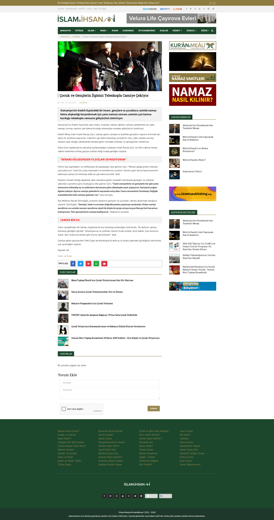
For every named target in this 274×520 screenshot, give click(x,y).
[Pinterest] (209, 8)
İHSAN (115, 30)
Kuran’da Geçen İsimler (110, 431)
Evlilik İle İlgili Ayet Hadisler (154, 431)
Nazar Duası (105, 438)
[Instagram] (195, 8)
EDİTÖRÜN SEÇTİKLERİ (183, 212)
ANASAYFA (65, 30)
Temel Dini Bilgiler (148, 460)
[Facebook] (187, 8)
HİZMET (177, 30)
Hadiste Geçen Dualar (110, 464)
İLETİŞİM (102, 9)
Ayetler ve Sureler (67, 453)
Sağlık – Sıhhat (147, 457)
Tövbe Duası (64, 464)
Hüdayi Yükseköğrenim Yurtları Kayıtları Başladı (199, 256)
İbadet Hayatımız (148, 453)
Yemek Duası (146, 449)
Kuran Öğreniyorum (190, 464)
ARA (95, 9)
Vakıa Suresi (186, 442)
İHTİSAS (79, 30)
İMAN (103, 30)
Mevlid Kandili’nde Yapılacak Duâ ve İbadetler (198, 138)
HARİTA (81, 9)
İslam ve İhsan (65, 256)
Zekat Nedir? (146, 445)
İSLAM (91, 30)
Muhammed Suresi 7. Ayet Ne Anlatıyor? (78, 2)
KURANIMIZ (128, 30)
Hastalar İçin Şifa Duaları (71, 442)
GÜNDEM (76, 37)
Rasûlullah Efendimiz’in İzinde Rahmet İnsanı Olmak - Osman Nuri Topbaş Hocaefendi (199, 269)
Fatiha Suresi (187, 457)
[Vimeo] (135, 496)
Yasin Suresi (186, 431)
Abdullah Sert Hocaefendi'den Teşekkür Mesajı (198, 127)
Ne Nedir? (185, 434)
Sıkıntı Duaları (105, 434)
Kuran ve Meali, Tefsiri (69, 460)
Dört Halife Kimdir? (149, 434)
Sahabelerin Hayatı (190, 445)
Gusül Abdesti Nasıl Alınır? (72, 445)
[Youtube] (200, 8)
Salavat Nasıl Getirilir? (110, 457)
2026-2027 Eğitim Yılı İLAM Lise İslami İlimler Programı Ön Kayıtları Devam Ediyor (199, 246)
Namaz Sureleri (66, 449)
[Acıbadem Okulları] (192, 287)
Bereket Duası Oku (108, 453)
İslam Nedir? (64, 438)
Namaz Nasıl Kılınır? (68, 431)
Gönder (153, 408)
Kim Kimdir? (145, 464)
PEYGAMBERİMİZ (146, 30)
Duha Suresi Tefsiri (192, 171)
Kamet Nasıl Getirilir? (150, 438)
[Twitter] (191, 8)
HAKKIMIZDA (71, 9)
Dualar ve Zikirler (67, 434)
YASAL (89, 9)
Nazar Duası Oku (189, 449)
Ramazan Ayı (146, 442)
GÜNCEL (191, 30)
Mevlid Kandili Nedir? (194, 160)
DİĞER (204, 30)
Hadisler (184, 438)
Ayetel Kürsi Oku (107, 449)
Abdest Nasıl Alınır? (108, 445)
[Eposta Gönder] (104, 263)
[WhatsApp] (204, 8)
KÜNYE (61, 9)
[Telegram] (213, 8)
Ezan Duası (186, 460)
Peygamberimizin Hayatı (111, 442)
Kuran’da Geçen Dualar (110, 460)
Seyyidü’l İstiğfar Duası (192, 453)
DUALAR (164, 30)
